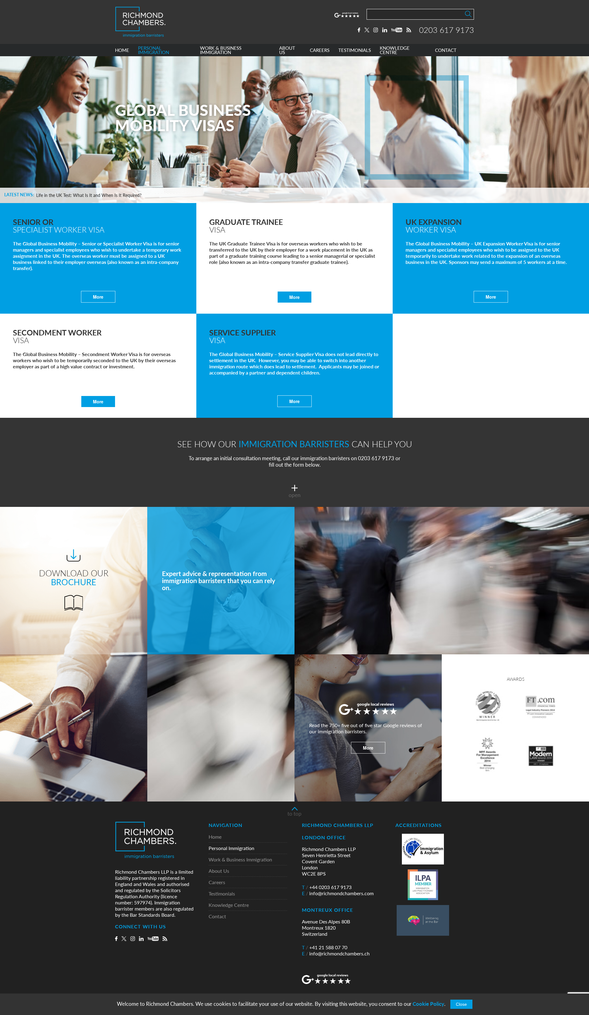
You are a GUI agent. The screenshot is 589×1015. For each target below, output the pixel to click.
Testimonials (222, 894)
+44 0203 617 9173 (327, 887)
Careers (217, 882)
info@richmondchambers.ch (336, 953)
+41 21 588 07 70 (324, 947)
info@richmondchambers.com (338, 893)
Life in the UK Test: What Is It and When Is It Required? (88, 195)
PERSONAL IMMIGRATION (153, 50)
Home (215, 837)
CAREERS (319, 50)
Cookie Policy (428, 1004)
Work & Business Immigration (240, 859)
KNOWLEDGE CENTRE (395, 50)
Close (461, 1004)
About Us (219, 871)
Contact (217, 916)
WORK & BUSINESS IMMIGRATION (220, 50)
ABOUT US (287, 50)
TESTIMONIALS (354, 50)
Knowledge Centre (229, 905)
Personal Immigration (231, 848)
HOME (122, 50)
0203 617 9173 (446, 30)
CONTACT (445, 50)
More (98, 297)
